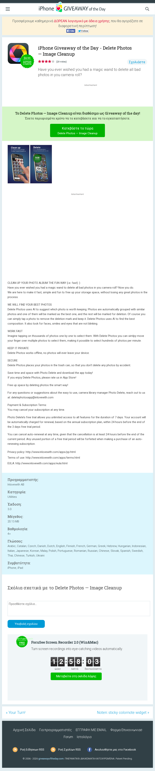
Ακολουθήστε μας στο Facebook (115, 749)
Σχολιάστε (137, 62)
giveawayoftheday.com (51, 758)
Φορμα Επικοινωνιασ (126, 730)
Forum (68, 737)
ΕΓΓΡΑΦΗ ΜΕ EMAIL (91, 730)
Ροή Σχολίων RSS (69, 749)
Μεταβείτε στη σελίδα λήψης (76, 676)
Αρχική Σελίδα (24, 730)
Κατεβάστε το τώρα (78, 130)
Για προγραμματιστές (55, 730)
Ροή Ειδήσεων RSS (32, 749)
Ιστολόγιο (84, 737)
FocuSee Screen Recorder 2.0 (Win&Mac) (64, 642)
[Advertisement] (92, 96)
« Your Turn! (15, 712)
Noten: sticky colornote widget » (123, 712)
